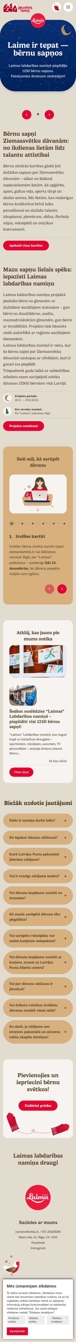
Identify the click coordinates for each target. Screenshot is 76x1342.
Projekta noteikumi (23, 426)
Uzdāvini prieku (38, 1105)
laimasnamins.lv (21, 552)
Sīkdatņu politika (33, 1320)
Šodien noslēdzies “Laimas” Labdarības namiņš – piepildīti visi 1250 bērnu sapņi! (36, 719)
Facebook (38, 1242)
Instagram (38, 1248)
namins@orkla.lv (27, 1232)
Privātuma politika (13, 1320)
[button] (26, 114)
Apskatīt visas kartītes (26, 245)
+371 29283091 (50, 1232)
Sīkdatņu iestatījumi (56, 1320)
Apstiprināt (17, 1331)
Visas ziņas (21, 772)
